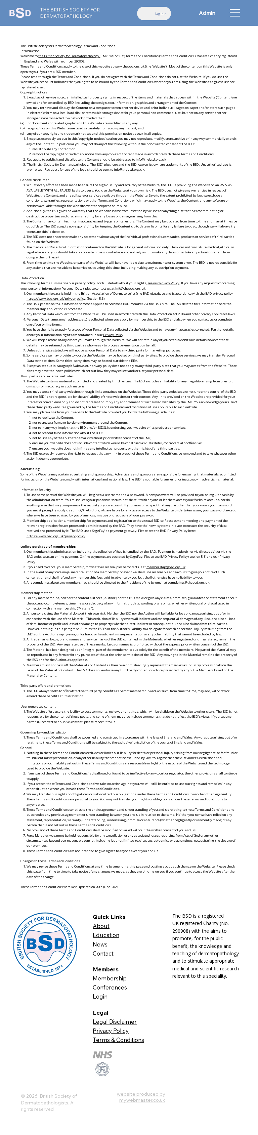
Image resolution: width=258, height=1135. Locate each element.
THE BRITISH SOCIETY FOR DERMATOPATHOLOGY (70, 12)
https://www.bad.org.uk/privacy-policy (56, 298)
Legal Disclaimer (115, 1021)
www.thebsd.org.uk (129, 66)
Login (100, 996)
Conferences (110, 987)
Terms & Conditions (118, 1039)
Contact (103, 953)
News (100, 944)
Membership (110, 978)
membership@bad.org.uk (165, 567)
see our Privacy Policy (163, 283)
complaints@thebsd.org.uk (188, 582)
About (101, 925)
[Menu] (235, 12)
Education (106, 934)
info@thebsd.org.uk (151, 159)
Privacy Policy (113, 335)
